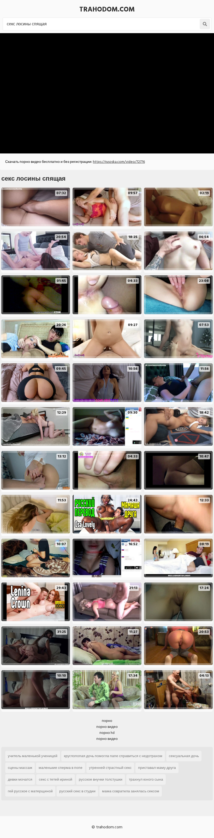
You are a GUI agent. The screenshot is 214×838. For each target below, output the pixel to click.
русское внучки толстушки (100, 779)
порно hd (107, 733)
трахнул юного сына (146, 779)
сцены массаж (20, 768)
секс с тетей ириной (55, 779)
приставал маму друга (157, 768)
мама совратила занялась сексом (130, 791)
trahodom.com (107, 9)
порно (107, 721)
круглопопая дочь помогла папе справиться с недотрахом (113, 756)
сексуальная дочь (184, 756)
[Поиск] (205, 24)
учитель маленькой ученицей (32, 756)
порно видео (107, 727)
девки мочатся (20, 779)
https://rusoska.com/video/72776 (119, 162)
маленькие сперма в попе (60, 768)
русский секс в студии (77, 791)
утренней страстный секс (110, 768)
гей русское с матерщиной (30, 791)
